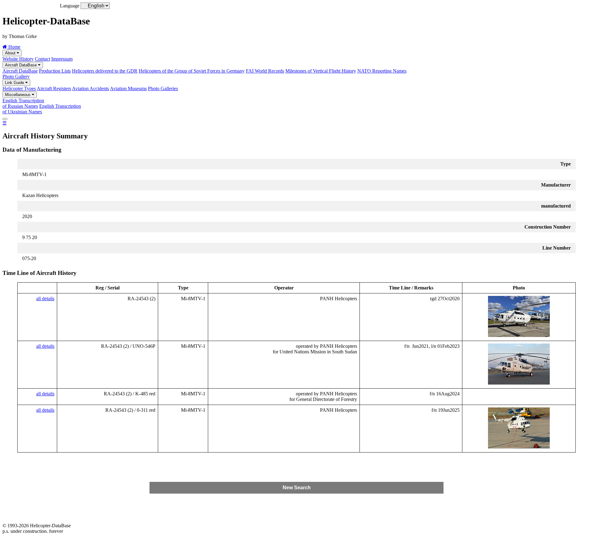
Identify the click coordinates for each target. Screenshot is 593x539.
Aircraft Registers (54, 88)
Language (69, 5)
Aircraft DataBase (21, 65)
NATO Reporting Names (381, 71)
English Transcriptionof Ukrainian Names (41, 108)
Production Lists (55, 71)
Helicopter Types (19, 88)
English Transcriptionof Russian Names (23, 103)
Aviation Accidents (90, 88)
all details (45, 298)
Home (13, 46)
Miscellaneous (18, 94)
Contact (42, 58)
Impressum (62, 58)
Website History (18, 58)
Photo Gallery (16, 76)
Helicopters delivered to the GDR (104, 71)
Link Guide (15, 82)
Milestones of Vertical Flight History (320, 71)
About (11, 53)
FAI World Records (265, 71)
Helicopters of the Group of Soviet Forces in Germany (192, 71)
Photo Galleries (163, 88)
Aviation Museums (128, 88)
